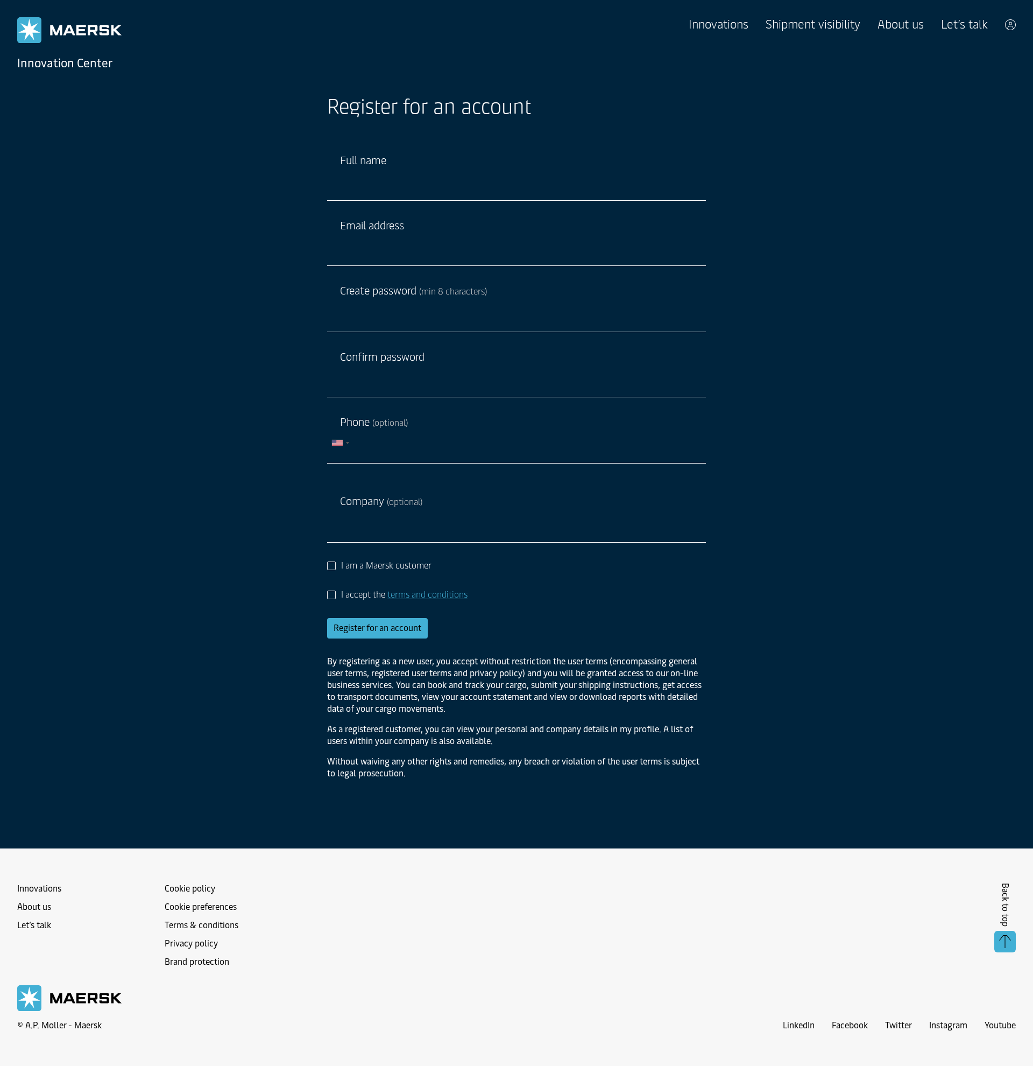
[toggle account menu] (1010, 24)
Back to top (1005, 905)
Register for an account (377, 628)
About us (901, 24)
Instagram (948, 1025)
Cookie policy (190, 888)
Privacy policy (191, 943)
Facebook (850, 1025)
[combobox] (340, 443)
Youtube (1000, 1025)
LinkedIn (799, 1025)
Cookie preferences (201, 907)
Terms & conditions (201, 925)
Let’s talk (964, 24)
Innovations (718, 24)
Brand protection (197, 962)
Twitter (898, 1025)
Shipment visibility (813, 24)
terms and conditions (427, 595)
